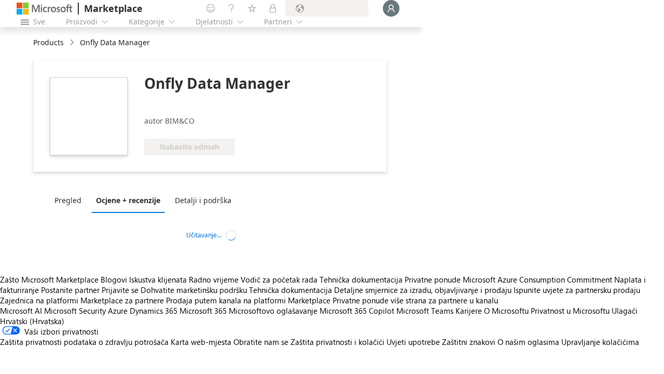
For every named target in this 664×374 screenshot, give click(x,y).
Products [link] (48, 42)
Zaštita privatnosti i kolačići (337, 342)
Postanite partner (70, 290)
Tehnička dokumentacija (361, 279)
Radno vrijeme (214, 279)
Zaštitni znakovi (468, 342)
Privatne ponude (433, 279)
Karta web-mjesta (201, 342)
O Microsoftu (506, 310)
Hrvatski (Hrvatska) (32, 321)
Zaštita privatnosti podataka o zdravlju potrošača (84, 342)
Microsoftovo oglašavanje (273, 310)
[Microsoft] (45, 9)
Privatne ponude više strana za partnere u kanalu (415, 300)
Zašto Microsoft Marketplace (49, 279)
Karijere (468, 310)
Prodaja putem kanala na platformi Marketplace (248, 300)
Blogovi (114, 279)
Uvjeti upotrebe (413, 342)
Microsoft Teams (424, 310)
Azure (118, 310)
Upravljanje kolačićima (600, 342)
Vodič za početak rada (279, 279)
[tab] (70, 200)
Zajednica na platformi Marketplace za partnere (82, 300)
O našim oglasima (528, 342)
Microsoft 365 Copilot (357, 310)
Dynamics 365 (153, 310)
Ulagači (625, 310)
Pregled (67, 200)
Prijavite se (120, 290)
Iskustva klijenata (158, 279)
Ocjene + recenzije (128, 200)
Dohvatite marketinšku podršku (194, 290)
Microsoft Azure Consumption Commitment (538, 279)
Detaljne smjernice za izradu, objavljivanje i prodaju (422, 290)
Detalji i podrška (203, 200)
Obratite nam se (260, 342)
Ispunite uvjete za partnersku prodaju (577, 290)
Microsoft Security (75, 310)
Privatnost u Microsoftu (570, 310)
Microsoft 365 (203, 310)
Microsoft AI (21, 310)
